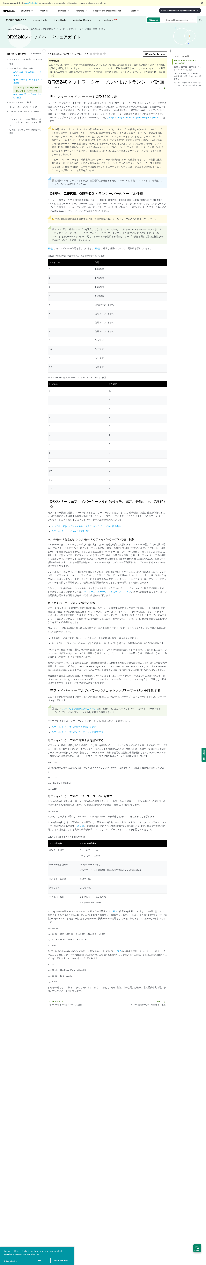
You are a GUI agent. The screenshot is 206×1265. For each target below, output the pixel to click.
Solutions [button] (25, 11)
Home (9, 29)
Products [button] (44, 11)
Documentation (15, 20)
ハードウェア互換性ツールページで (80, 708)
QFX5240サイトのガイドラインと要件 (27, 81)
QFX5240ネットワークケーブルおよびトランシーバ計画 (27, 89)
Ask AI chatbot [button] (31, 3)
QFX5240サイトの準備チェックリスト (27, 73)
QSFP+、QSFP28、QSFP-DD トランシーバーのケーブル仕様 (187, 68)
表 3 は (80, 825)
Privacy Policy (10, 1261)
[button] (197, 1248)
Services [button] (62, 11)
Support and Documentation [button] (107, 11)
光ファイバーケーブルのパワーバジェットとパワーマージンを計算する (187, 84)
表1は (50, 248)
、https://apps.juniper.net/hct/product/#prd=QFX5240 (133, 117)
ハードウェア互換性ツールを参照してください (107, 591)
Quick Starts (60, 19)
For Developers (107, 19)
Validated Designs (82, 19)
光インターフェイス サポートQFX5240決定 (185, 61)
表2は (97, 248)
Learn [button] (133, 11)
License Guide (40, 19)
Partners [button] (80, 11)
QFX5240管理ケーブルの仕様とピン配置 (27, 96)
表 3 (115, 911)
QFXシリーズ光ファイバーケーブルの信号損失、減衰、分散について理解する (187, 76)
